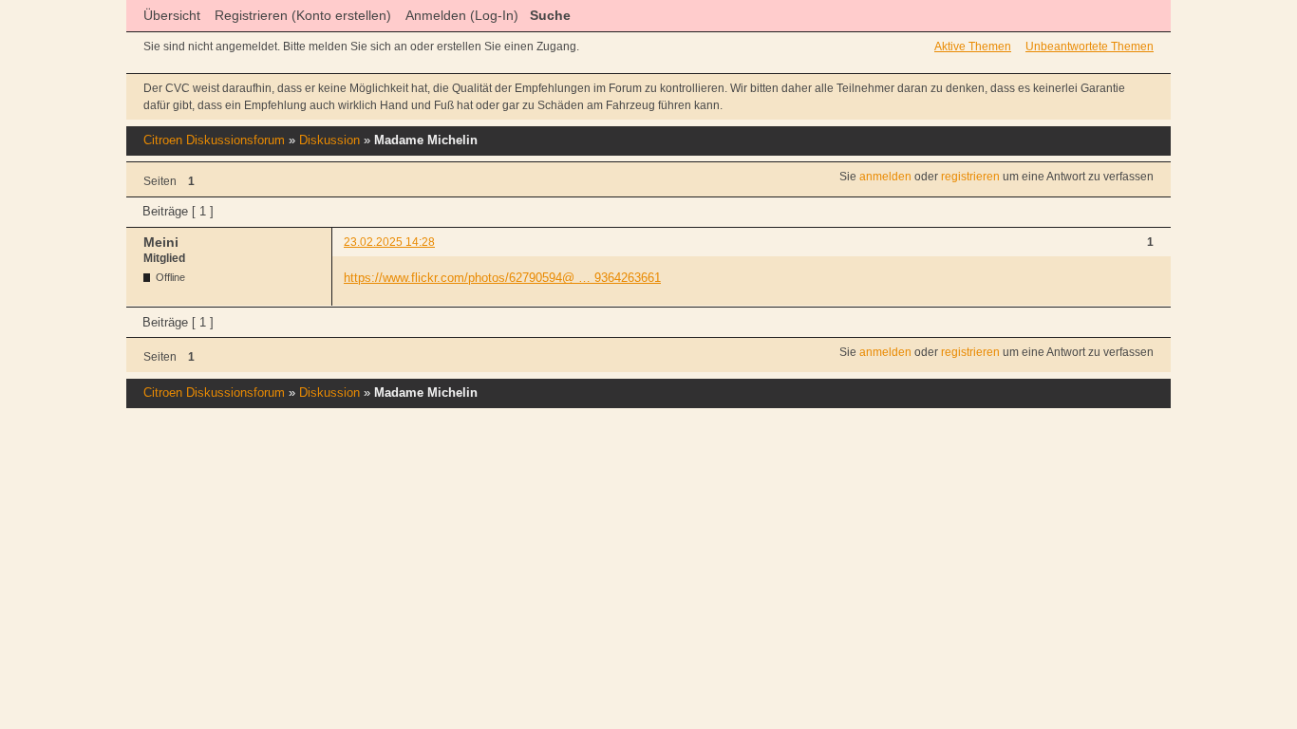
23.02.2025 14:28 (389, 242)
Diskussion (329, 140)
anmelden (885, 176)
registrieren (970, 176)
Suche (550, 15)
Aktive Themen (972, 46)
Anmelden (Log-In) (461, 15)
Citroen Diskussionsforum (214, 140)
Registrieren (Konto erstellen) (303, 15)
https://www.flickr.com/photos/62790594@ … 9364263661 (502, 278)
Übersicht (171, 15)
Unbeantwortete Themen (1089, 46)
